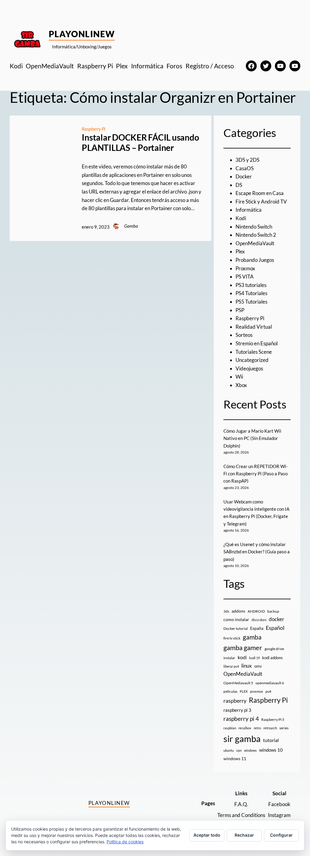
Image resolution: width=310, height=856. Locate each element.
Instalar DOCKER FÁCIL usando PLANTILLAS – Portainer (140, 142)
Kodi (241, 218)
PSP (240, 310)
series (284, 728)
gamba (252, 637)
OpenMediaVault (255, 243)
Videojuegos (249, 368)
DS (239, 185)
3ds (226, 611)
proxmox (256, 691)
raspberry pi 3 (237, 710)
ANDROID (256, 611)
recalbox (245, 728)
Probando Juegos (255, 260)
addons (238, 611)
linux (246, 666)
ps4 (268, 691)
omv (258, 666)
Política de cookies (125, 841)
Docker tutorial (235, 628)
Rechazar (244, 835)
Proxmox (245, 268)
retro (257, 728)
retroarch (270, 728)
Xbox (241, 385)
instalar (229, 658)
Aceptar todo (206, 835)
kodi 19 (254, 658)
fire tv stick (231, 638)
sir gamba (242, 738)
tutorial (271, 740)
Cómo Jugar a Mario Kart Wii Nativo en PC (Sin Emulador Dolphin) (252, 438)
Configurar (281, 835)
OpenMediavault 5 (238, 683)
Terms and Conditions (241, 815)
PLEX (244, 691)
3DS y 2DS (247, 160)
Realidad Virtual (254, 327)
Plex (240, 251)
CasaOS (245, 168)
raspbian (229, 728)
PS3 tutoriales (251, 285)
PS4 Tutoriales (251, 293)
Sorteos (244, 335)
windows (250, 750)
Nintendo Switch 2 (256, 235)
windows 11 (234, 758)
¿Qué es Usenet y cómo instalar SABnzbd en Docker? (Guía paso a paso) (256, 552)
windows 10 (271, 750)
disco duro (259, 620)
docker (276, 619)
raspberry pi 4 (241, 718)
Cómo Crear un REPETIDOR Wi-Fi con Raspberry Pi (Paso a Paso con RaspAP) (255, 474)
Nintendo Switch (254, 226)
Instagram (279, 815)
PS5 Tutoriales (251, 301)
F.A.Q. (241, 804)
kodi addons (272, 657)
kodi (242, 657)
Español (275, 627)
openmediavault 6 (270, 683)
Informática (249, 210)
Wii (239, 376)
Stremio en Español (257, 343)
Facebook (279, 804)
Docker (244, 176)
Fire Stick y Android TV (261, 201)
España (256, 628)
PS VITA (245, 276)
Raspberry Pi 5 (272, 719)
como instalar (236, 619)
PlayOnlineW (82, 34)
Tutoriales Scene (254, 352)
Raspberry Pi (93, 129)
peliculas (230, 691)
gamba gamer (242, 647)
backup (273, 611)
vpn (239, 750)
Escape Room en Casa (260, 193)
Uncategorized (252, 360)
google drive (274, 648)
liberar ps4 (231, 666)
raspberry (234, 700)
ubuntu (228, 750)
